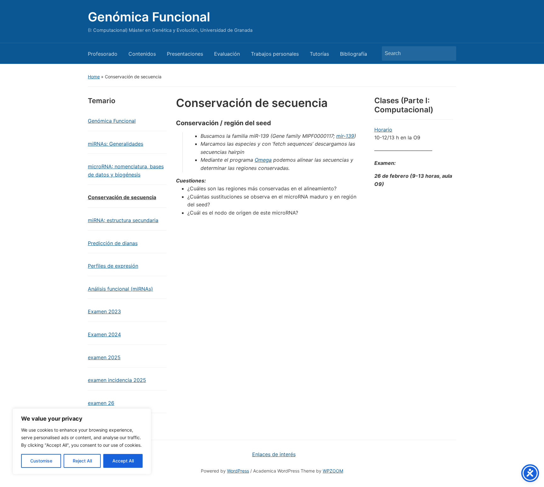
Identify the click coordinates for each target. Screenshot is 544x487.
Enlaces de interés (274, 454)
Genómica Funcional (149, 17)
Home (94, 76)
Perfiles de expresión (113, 266)
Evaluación (227, 54)
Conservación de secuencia (122, 197)
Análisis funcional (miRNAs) (120, 289)
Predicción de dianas (113, 243)
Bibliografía (353, 54)
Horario (383, 129)
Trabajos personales (275, 54)
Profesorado (102, 54)
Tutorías (319, 54)
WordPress (238, 470)
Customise (41, 460)
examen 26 (101, 403)
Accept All (123, 460)
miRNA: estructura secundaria (123, 220)
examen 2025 (104, 357)
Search (448, 53)
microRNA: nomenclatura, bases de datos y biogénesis (126, 170)
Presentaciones (185, 54)
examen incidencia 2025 (117, 380)
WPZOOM (333, 470)
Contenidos (142, 54)
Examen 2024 (104, 334)
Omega (263, 160)
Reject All (82, 460)
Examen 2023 (104, 311)
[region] (82, 441)
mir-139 (345, 136)
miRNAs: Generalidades (115, 144)
